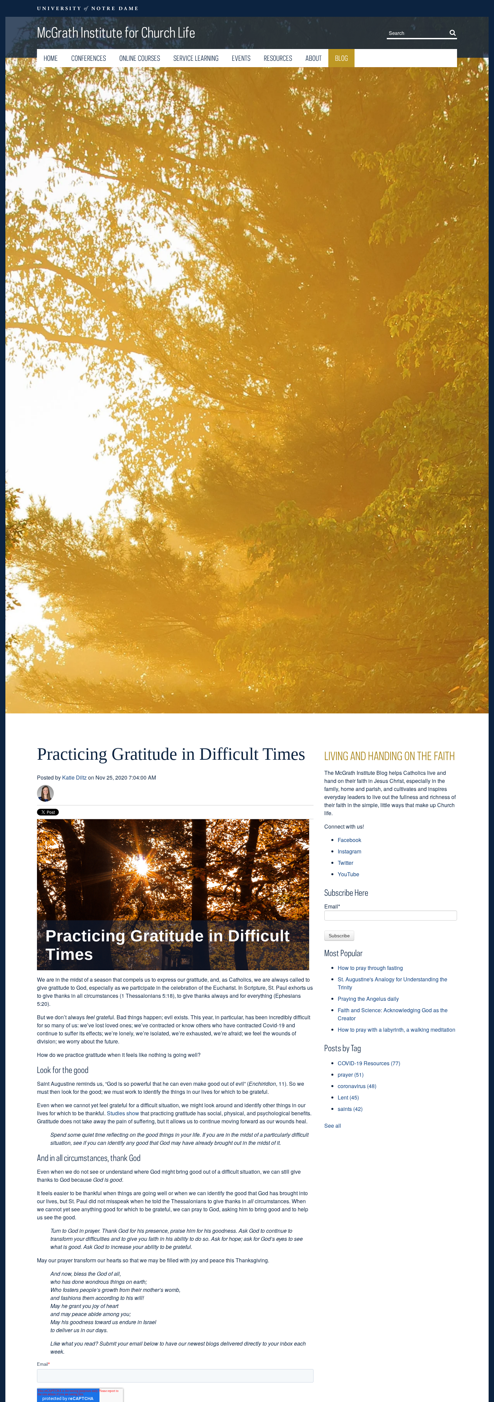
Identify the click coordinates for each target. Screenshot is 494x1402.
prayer (351, 1074)
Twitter (345, 863)
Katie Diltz (74, 777)
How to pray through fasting (370, 968)
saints (350, 1109)
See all (332, 1125)
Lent (348, 1097)
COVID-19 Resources (369, 1063)
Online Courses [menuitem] (139, 58)
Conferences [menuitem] (88, 58)
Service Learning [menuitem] (195, 58)
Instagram (349, 851)
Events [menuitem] (241, 58)
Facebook (349, 840)
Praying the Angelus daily (368, 998)
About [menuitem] (313, 58)
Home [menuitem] (51, 58)
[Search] (454, 32)
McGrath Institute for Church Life (116, 32)
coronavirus (357, 1086)
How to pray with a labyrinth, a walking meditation (396, 1029)
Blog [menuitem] (341, 58)
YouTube (348, 874)
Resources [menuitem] (278, 58)
